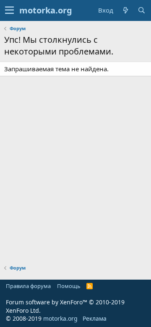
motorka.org (60, 318)
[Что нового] (125, 10)
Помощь (69, 286)
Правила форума (28, 286)
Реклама (95, 318)
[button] (9, 10)
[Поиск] (141, 10)
